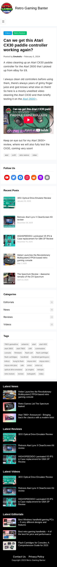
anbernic (25, 344)
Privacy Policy (36, 556)
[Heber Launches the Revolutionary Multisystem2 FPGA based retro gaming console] (9, 260)
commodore (40, 348)
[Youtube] (7, 177)
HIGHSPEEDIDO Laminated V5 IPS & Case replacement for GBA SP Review (35, 237)
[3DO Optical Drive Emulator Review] (9, 203)
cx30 (14, 155)
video (35, 155)
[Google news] (47, 177)
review (21, 374)
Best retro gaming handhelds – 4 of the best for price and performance (34, 532)
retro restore (24, 155)
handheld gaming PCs (40, 357)
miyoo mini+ (44, 361)
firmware (18, 353)
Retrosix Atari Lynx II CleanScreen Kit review (36, 446)
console (8, 353)
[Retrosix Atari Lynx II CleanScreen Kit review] (9, 222)
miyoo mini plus (11, 365)
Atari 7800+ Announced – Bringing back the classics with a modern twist (36, 416)
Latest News (10, 386)
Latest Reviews (12, 429)
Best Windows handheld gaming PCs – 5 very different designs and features (36, 522)
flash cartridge (42, 353)
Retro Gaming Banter (31, 8)
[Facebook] (20, 177)
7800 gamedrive (11, 344)
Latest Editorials (13, 514)
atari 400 (43, 344)
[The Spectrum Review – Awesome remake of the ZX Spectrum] (9, 279)
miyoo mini (31, 361)
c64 (30, 348)
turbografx (31, 374)
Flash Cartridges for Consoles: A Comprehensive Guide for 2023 (33, 544)
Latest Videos (11, 471)
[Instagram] (27, 177)
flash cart (29, 353)
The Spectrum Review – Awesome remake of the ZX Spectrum (33, 275)
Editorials (9, 302)
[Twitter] (13, 177)
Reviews (8, 316)
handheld (24, 357)
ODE (22, 365)
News (7, 309)
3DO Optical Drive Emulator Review (34, 198)
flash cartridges (11, 357)
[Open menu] (3, 21)
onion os (38, 365)
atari (6, 155)
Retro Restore (19, 33)
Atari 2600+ (30, 98)
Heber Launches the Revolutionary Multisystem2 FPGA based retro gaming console (33, 257)
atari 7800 (21, 348)
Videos (8, 33)
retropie (40, 369)
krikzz (7, 361)
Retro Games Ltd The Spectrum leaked (33, 405)
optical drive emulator (13, 369)
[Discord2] (40, 177)
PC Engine (30, 369)
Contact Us (19, 556)
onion (29, 365)
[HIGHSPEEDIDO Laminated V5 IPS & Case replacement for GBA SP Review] (9, 241)
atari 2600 (9, 348)
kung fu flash (18, 361)
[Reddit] (33, 177)
